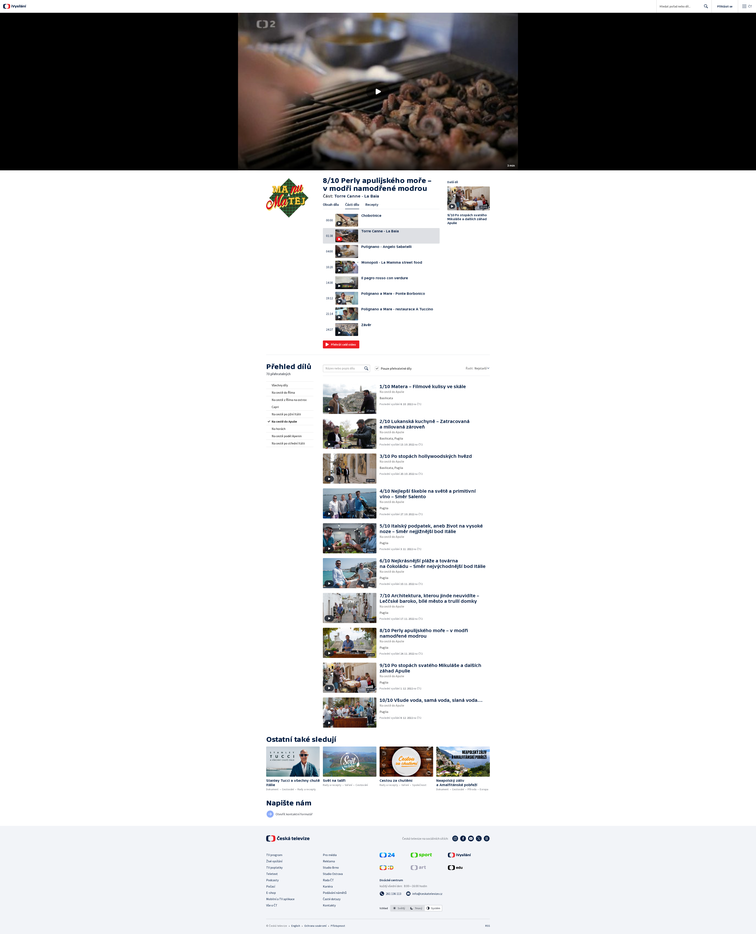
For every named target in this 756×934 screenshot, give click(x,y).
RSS (487, 926)
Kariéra (328, 886)
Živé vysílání (274, 861)
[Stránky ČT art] (418, 869)
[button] (378, 91)
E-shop (271, 893)
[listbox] (416, 908)
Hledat (706, 6)
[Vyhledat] (366, 368)
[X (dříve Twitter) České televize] (479, 838)
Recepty (371, 204)
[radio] (289, 385)
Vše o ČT (271, 905)
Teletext (272, 874)
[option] (399, 908)
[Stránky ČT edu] (455, 869)
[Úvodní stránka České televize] (288, 838)
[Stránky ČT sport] (421, 856)
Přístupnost (338, 926)
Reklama (329, 861)
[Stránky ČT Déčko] (387, 869)
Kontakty (329, 905)
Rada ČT (328, 880)
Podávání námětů (334, 893)
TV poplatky (274, 867)
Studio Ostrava (333, 874)
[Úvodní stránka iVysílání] (18, 6)
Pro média (330, 855)
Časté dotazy (331, 899)
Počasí (270, 886)
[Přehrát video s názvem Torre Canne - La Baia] (378, 91)
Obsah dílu (331, 204)
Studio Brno (331, 867)
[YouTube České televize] (471, 838)
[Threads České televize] (487, 838)
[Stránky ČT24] (387, 856)
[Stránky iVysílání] (459, 856)
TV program (274, 855)
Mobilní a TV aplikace (280, 899)
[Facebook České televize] (463, 838)
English (295, 926)
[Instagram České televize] (455, 838)
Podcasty (272, 880)
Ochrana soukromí (315, 926)
